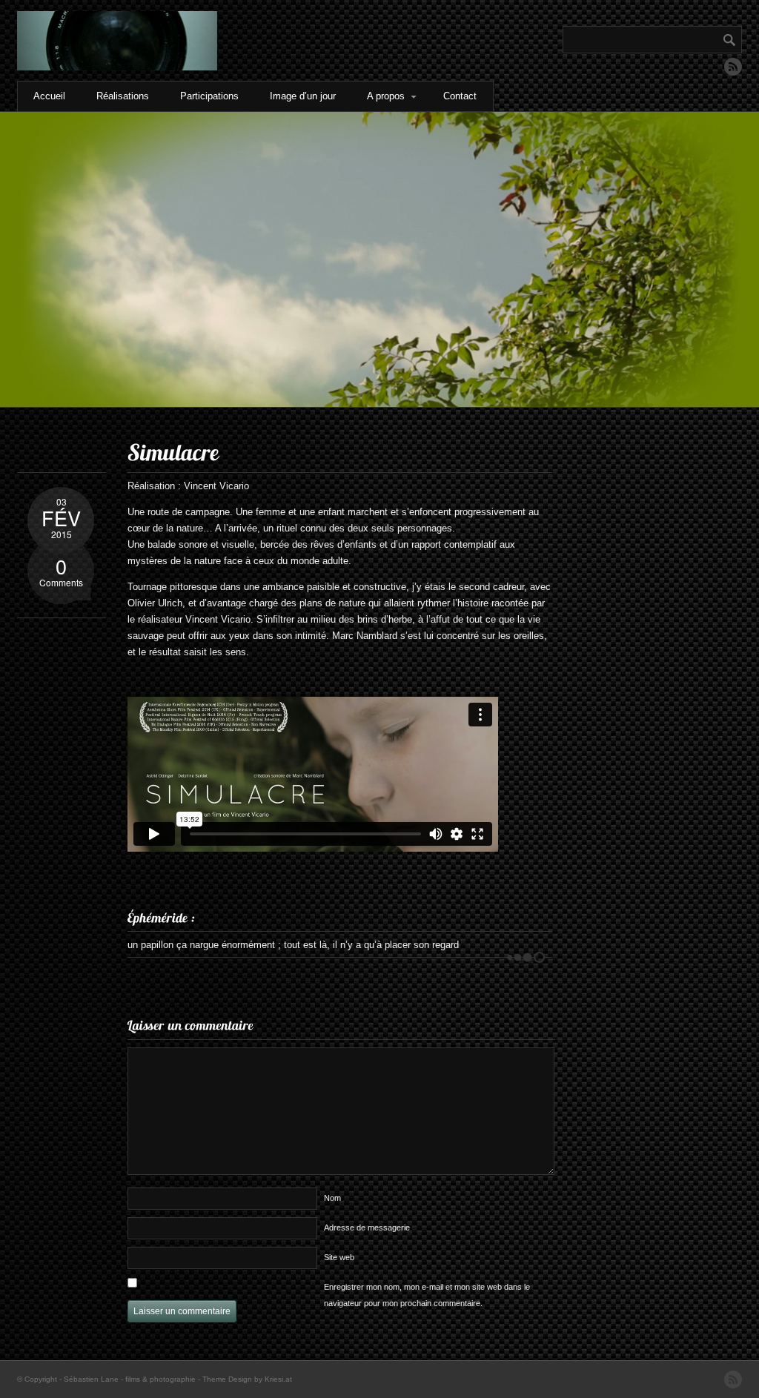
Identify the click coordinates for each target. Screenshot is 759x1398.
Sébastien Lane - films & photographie (130, 1379)
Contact (460, 96)
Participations (209, 96)
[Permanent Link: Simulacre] (173, 452)
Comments (61, 570)
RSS (733, 67)
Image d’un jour (303, 96)
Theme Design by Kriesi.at (247, 1379)
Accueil (49, 96)
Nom (332, 1197)
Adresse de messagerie (367, 1227)
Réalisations (122, 96)
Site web (339, 1257)
